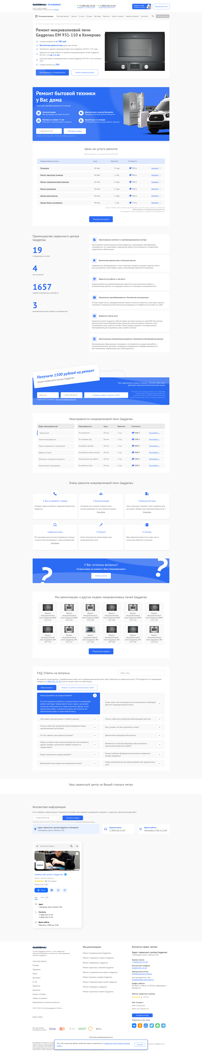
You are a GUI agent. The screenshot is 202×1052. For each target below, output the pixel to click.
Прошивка (44, 168)
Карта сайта (37, 1017)
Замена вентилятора (49, 196)
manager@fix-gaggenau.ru (143, 979)
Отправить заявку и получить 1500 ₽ (106, 395)
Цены (73, 16)
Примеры (37, 969)
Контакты (144, 16)
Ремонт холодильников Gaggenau (97, 953)
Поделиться (134, 1025)
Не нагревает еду (85, 439)
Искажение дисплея (86, 446)
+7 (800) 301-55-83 (87, 6)
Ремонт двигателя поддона (51, 175)
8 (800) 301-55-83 (139, 968)
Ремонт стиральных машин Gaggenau (98, 958)
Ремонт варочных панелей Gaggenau (98, 967)
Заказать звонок (101, 576)
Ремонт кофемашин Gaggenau (95, 963)
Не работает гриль (86, 465)
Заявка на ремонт (132, 16)
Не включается (84, 433)
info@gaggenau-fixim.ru (142, 974)
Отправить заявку (75, 131)
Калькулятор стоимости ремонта (46, 1002)
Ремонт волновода (48, 189)
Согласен (140, 1045)
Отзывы (89, 16)
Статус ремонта (162, 16)
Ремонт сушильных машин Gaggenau (98, 991)
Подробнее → (154, 433)
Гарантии (106, 16)
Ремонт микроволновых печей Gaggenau (100, 982)
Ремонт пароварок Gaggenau (95, 987)
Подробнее (101, 512)
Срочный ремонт (63, 16)
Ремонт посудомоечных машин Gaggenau (100, 972)
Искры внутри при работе (88, 459)
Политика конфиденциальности (101, 1037)
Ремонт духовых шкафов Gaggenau (97, 977)
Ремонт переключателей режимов (54, 182)
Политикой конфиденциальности (84, 822)
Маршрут (43, 890)
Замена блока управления (51, 203)
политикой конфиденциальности (66, 399)
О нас (81, 16)
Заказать (154, 168)
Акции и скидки (117, 16)
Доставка (97, 16)
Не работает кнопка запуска (89, 452)
